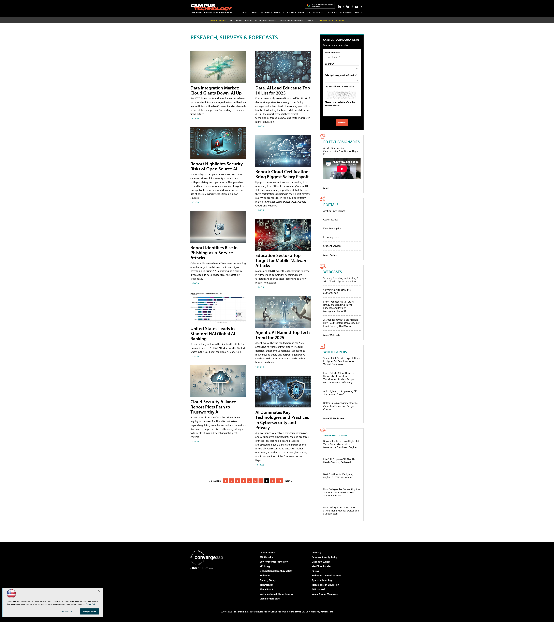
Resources (318, 12)
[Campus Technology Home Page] (211, 8)
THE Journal (318, 589)
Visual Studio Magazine (325, 594)
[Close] (99, 591)
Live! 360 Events (321, 561)
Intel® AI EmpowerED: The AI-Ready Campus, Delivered (339, 461)
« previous (215, 480)
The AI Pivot (266, 589)
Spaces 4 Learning (322, 580)
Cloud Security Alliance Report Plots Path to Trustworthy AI (213, 407)
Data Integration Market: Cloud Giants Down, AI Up (216, 90)
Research (291, 12)
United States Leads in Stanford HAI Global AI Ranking (212, 333)
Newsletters (346, 12)
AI (231, 20)
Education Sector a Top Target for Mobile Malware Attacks (281, 260)
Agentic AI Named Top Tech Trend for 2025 (282, 334)
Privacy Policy (348, 86)
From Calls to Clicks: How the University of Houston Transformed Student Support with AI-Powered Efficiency (339, 377)
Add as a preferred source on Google (322, 5)
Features (254, 12)
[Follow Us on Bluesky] (347, 6)
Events (331, 12)
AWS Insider (266, 557)
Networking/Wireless (265, 20)
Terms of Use (294, 611)
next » (288, 480)
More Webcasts (331, 335)
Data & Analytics (332, 228)
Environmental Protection (274, 561)
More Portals (330, 255)
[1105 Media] (207, 583)
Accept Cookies (89, 611)
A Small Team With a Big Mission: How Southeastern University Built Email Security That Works (341, 323)
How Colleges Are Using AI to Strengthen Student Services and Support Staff (341, 510)
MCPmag (265, 566)
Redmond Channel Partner (326, 575)
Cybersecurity (330, 219)
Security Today (268, 580)
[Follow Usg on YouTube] (356, 6)
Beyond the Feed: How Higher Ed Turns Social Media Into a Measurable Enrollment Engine (341, 444)
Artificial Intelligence (334, 211)
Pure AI (316, 571)
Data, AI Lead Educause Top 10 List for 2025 (282, 90)
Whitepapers (335, 351)
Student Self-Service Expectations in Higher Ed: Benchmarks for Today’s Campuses (341, 361)
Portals (330, 204)
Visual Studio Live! (270, 598)
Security (311, 20)
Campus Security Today (324, 557)
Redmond (265, 575)
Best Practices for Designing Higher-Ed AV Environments (338, 476)
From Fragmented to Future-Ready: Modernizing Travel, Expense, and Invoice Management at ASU (339, 306)
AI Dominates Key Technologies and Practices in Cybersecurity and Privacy (282, 419)
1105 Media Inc (240, 611)
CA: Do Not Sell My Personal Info (317, 611)
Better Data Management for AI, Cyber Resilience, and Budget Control (340, 406)
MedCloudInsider (321, 566)
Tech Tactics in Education (325, 584)
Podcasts (303, 12)
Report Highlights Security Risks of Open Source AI (216, 166)
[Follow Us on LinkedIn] (339, 6)
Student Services (332, 245)
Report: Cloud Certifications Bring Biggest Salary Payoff (282, 174)
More (357, 12)
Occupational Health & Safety (276, 571)
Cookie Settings (65, 611)
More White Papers (333, 418)
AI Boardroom (267, 552)
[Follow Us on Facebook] (352, 6)
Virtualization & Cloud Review (276, 594)
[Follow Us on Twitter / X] (343, 7)
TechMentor (266, 584)
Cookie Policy (277, 611)
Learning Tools (331, 237)
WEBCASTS (332, 271)
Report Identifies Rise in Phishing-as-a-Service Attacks (214, 252)
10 (279, 480)
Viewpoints (266, 12)
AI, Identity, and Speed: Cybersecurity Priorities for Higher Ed (341, 151)
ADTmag (316, 552)
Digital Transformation (291, 20)
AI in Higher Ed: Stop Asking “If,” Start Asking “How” (340, 392)
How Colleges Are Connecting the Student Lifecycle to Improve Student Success (341, 492)
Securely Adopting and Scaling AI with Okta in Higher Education (341, 279)
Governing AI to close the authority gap (337, 291)
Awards (277, 12)
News (245, 12)
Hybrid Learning (244, 20)
